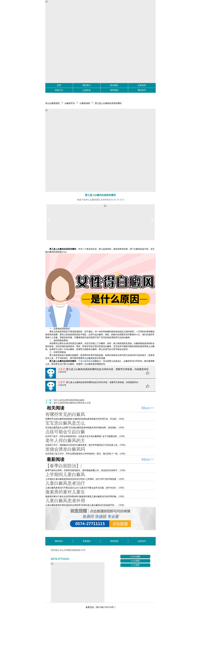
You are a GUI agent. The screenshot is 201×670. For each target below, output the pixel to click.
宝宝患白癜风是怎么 (65, 423)
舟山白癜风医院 (52, 103)
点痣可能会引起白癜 (65, 431)
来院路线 (114, 90)
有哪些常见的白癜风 (65, 414)
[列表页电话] (100, 518)
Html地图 (136, 556)
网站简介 (59, 541)
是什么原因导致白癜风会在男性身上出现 (72, 403)
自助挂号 (142, 541)
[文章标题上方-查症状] (100, 150)
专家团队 (87, 541)
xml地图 (136, 561)
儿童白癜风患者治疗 (65, 483)
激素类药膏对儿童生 (65, 491)
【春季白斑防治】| (63, 465)
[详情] (121, 419)
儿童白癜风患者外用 (65, 500)
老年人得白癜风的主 (65, 440)
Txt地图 (135, 565)
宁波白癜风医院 (85, 361)
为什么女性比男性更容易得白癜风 (69, 400)
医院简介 (87, 85)
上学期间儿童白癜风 (65, 474)
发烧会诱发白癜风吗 (65, 449)
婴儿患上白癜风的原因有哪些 (108, 103)
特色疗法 (59, 90)
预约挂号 (142, 90)
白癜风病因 (85, 103)
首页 (59, 85)
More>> (147, 408)
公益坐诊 (87, 90)
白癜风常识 (70, 103)
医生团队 (114, 85)
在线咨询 (142, 85)
